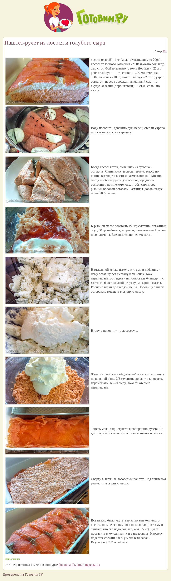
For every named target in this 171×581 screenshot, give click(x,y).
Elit (165, 51)
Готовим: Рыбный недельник (79, 564)
